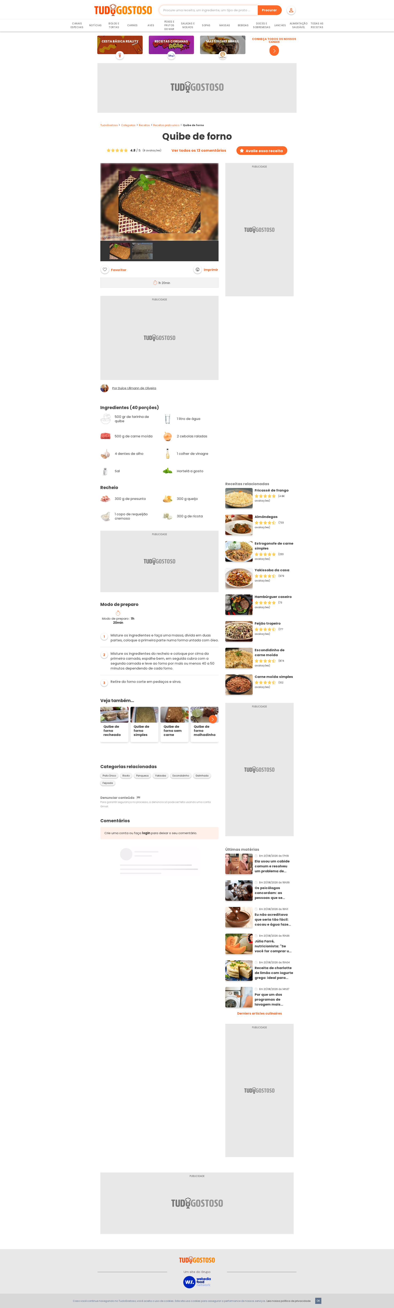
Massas (224, 25)
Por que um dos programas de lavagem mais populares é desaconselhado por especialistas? (273, 999)
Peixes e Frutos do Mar (169, 25)
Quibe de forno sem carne (173, 731)
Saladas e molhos (188, 25)
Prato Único (109, 775)
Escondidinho (181, 775)
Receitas (144, 125)
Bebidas (243, 25)
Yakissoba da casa (272, 570)
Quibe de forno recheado (112, 731)
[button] (206, 269)
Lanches (280, 25)
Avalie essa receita (264, 150)
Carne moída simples (274, 676)
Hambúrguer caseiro (273, 596)
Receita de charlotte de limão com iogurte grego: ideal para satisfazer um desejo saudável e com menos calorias (274, 973)
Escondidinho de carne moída (269, 652)
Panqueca (142, 775)
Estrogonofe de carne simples (274, 546)
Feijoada (108, 783)
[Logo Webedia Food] (197, 1282)
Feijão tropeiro (268, 623)
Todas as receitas (317, 25)
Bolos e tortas (114, 25)
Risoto (126, 775)
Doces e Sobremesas (261, 25)
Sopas (206, 25)
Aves (151, 25)
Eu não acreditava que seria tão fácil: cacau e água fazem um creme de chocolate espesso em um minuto (273, 919)
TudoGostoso (109, 125)
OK (318, 1300)
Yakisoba (160, 775)
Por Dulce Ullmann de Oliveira (134, 388)
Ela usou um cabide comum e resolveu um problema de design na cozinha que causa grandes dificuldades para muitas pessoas (272, 866)
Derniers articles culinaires (259, 1013)
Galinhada (202, 775)
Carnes (132, 25)
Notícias (95, 25)
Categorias (128, 125)
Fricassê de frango (272, 490)
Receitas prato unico (166, 125)
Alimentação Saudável (299, 25)
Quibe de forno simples (141, 731)
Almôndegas (266, 516)
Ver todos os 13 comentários (199, 150)
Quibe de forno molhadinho (204, 731)
